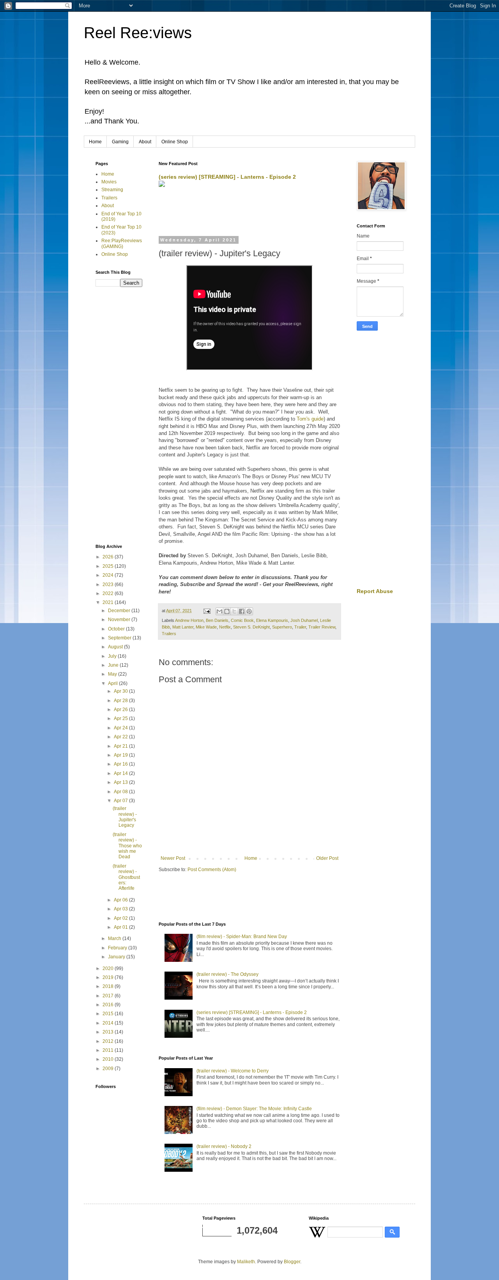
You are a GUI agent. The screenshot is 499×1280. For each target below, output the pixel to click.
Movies (109, 182)
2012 (109, 1041)
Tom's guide (310, 419)
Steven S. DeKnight (251, 627)
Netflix (225, 627)
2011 (109, 1050)
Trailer (300, 627)
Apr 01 (121, 927)
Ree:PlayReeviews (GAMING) (121, 243)
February (118, 948)
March (115, 938)
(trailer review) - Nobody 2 (223, 1146)
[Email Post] (207, 610)
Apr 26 (121, 709)
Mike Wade (206, 627)
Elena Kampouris (272, 620)
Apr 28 (121, 700)
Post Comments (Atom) (212, 869)
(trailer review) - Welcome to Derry (232, 1071)
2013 (109, 1032)
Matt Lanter (182, 627)
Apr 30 (121, 691)
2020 (109, 968)
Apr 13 (121, 782)
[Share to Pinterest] (249, 611)
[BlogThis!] (227, 611)
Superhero (282, 627)
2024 (109, 575)
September (120, 638)
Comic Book (242, 620)
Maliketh (246, 1261)
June (114, 665)
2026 (109, 557)
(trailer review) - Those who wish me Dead (127, 846)
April (113, 683)
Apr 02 (121, 918)
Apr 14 (121, 773)
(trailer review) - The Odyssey (227, 974)
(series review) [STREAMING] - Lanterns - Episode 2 (227, 177)
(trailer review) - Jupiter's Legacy (125, 817)
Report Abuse (375, 591)
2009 (109, 1068)
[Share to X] (234, 611)
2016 (109, 1004)
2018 (109, 986)
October (117, 629)
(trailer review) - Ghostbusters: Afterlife (126, 877)
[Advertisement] (250, 212)
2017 (109, 995)
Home (95, 141)
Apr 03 (121, 909)
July (113, 656)
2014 (109, 1023)
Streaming (112, 189)
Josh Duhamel (304, 620)
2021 (109, 602)
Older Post (327, 858)
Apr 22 (121, 736)
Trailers (169, 633)
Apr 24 (121, 728)
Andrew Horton (189, 620)
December (119, 610)
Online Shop (174, 141)
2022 (109, 593)
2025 (109, 566)
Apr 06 (121, 900)
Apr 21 (121, 746)
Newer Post (173, 858)
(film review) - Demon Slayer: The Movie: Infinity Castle (254, 1108)
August (116, 647)
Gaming (120, 141)
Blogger (292, 1261)
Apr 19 (121, 755)
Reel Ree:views (138, 32)
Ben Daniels (217, 620)
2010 (109, 1059)
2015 (109, 1013)
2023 (109, 584)
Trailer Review (321, 627)
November (119, 619)
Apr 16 (121, 764)
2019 (109, 977)
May (113, 674)
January (117, 957)
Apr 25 (121, 718)
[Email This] (219, 611)
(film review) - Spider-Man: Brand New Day (241, 936)
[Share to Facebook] (242, 611)
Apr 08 (121, 791)
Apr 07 (121, 800)
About (145, 141)
